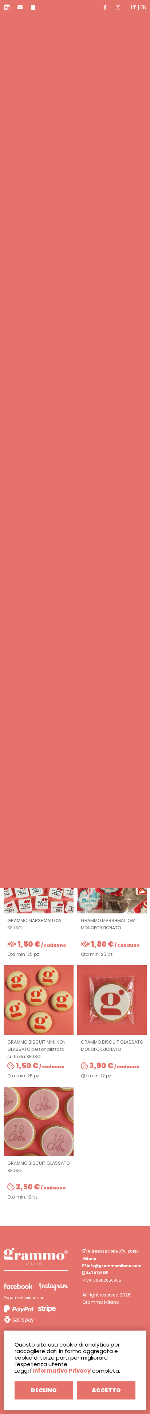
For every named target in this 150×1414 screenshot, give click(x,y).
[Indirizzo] (7, 7)
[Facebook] (105, 7)
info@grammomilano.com (113, 1266)
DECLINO (44, 1390)
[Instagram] (118, 7)
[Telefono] (33, 7)
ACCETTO (106, 1390)
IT (133, 7)
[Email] (20, 7)
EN (143, 7)
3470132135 (96, 1273)
